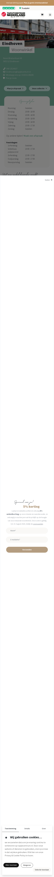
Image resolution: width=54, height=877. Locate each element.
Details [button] (27, 828)
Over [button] (44, 828)
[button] (27, 3)
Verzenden (27, 549)
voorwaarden (38, 524)
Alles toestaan (11, 865)
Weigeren (27, 865)
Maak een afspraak (33, 135)
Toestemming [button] (10, 828)
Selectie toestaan (42, 870)
